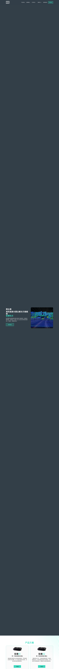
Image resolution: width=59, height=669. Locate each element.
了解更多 (17, 666)
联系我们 (10, 324)
